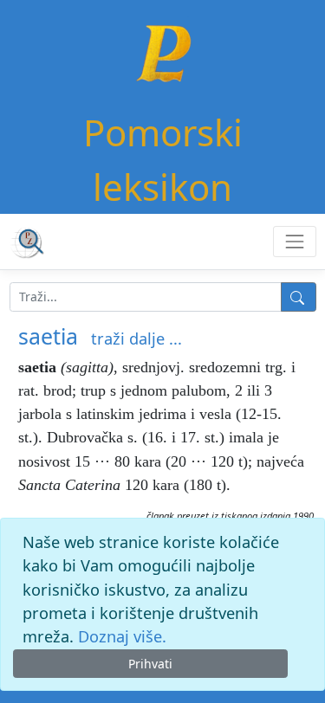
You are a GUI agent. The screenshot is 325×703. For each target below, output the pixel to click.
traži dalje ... (136, 338)
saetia (48, 336)
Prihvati (150, 663)
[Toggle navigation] (294, 241)
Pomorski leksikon (163, 159)
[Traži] (298, 297)
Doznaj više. (122, 636)
